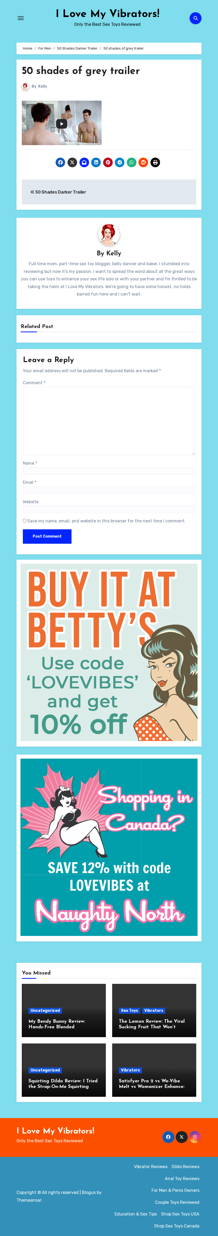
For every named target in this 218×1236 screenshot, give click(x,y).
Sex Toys (129, 1010)
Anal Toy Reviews (182, 1178)
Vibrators (153, 1010)
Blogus (89, 1192)
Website (31, 501)
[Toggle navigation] (20, 18)
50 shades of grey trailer (81, 71)
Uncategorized (45, 1010)
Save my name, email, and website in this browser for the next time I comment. (106, 520)
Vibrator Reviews (150, 1166)
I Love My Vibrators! (107, 14)
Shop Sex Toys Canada (176, 1226)
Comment (34, 382)
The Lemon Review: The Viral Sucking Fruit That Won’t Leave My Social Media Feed (152, 1027)
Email (29, 482)
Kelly (42, 86)
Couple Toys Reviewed (177, 1202)
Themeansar (28, 1200)
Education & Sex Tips (136, 1214)
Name (30, 463)
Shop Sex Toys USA (180, 1214)
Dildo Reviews (185, 1166)
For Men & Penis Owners (175, 1190)
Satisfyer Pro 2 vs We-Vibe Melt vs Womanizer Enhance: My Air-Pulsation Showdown (152, 1087)
